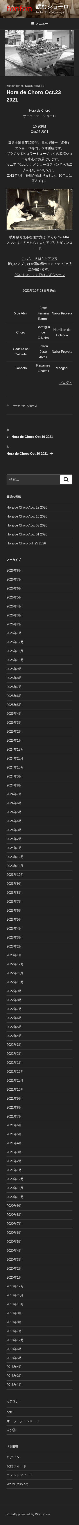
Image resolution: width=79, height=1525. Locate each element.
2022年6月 (14, 1018)
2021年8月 (14, 1107)
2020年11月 (15, 1188)
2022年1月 (14, 1062)
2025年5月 (14, 705)
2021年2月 (14, 1161)
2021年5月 (14, 1134)
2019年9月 (14, 1313)
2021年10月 (15, 1089)
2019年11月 (15, 1295)
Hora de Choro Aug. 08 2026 (27, 525)
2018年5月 (14, 1358)
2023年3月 (14, 937)
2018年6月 (14, 1349)
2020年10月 (15, 1197)
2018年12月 (15, 1340)
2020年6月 (14, 1232)
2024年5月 (14, 812)
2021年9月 (14, 1098)
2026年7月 (14, 579)
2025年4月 (14, 713)
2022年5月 (14, 1027)
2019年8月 (14, 1322)
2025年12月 (15, 642)
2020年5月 (14, 1241)
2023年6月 (14, 910)
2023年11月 (15, 866)
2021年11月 (15, 1080)
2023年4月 (14, 928)
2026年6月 (14, 588)
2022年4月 (14, 1036)
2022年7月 (14, 1009)
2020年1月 (14, 1277)
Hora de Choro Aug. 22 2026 (27, 507)
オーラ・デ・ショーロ (25, 405)
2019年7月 (14, 1331)
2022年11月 (15, 973)
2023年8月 (14, 892)
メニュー (42, 23)
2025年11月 (15, 651)
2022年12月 (15, 964)
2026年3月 (14, 615)
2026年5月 (14, 597)
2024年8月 (14, 785)
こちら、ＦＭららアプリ (40, 258)
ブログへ (65, 382)
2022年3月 (14, 1044)
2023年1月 (14, 955)
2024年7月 (14, 794)
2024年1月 (14, 848)
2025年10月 (15, 660)
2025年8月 (14, 678)
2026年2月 (14, 624)
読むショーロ (52, 6)
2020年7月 (14, 1223)
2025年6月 (14, 696)
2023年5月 (14, 919)
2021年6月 (14, 1125)
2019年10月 (15, 1304)
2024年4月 (14, 821)
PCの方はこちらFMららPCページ (39, 275)
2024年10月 (15, 767)
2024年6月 (14, 803)
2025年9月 (14, 669)
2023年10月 (15, 874)
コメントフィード (20, 1475)
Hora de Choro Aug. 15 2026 (27, 516)
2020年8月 (14, 1214)
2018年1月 (14, 1384)
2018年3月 (14, 1376)
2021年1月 (14, 1170)
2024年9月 (14, 776)
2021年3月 (14, 1152)
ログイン (13, 1457)
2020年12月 (15, 1179)
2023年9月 (14, 883)
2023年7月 (14, 901)
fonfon (39, 86)
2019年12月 (15, 1286)
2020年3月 (14, 1259)
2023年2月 (14, 946)
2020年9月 (14, 1205)
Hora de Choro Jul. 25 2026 (26, 543)
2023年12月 (15, 857)
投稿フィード (16, 1466)
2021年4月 (14, 1143)
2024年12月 (15, 749)
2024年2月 (14, 839)
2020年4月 (14, 1250)
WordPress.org (17, 1484)
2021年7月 (14, 1116)
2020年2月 (14, 1268)
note (10, 1412)
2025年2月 (14, 731)
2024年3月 (14, 830)
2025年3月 (14, 722)
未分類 (11, 1430)
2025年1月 (14, 740)
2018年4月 (14, 1367)
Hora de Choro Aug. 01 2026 (27, 534)
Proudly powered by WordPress (28, 1514)
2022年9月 (14, 991)
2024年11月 (15, 758)
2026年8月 (14, 570)
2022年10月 (15, 982)
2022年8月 (14, 1000)
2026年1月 (14, 633)
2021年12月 (15, 1071)
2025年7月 (14, 687)
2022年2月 (14, 1053)
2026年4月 (14, 606)
